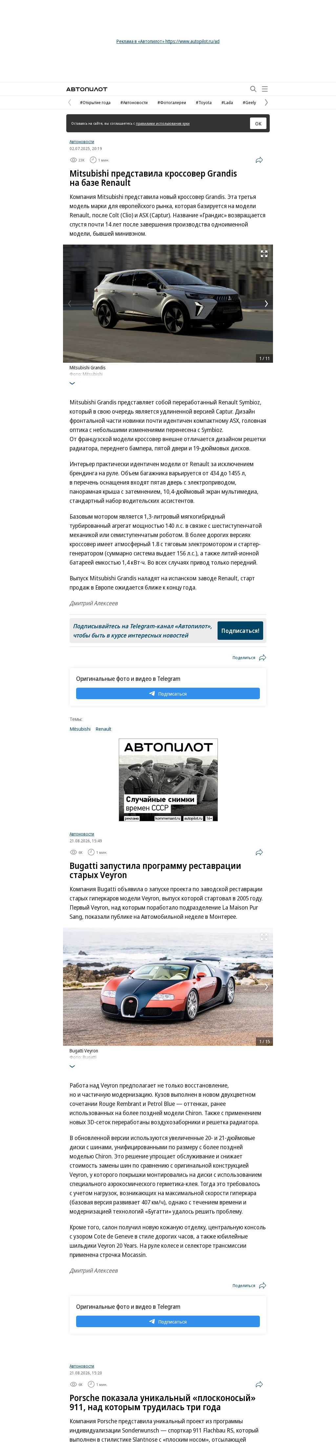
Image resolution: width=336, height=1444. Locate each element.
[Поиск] (253, 89)
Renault (103, 728)
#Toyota (204, 102)
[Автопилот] (86, 89)
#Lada (227, 102)
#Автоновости (134, 102)
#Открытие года (95, 102)
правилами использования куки (163, 123)
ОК (258, 123)
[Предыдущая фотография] (69, 303)
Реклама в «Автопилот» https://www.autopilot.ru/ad (168, 41)
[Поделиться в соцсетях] (259, 160)
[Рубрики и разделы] (265, 89)
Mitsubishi (80, 728)
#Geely (249, 102)
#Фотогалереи (172, 102)
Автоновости (82, 141)
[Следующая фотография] (266, 303)
